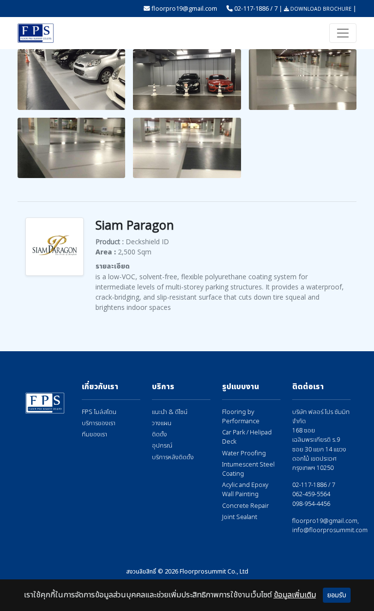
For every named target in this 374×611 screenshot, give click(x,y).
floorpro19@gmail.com (184, 8)
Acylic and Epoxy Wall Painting (245, 490)
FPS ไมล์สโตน (99, 412)
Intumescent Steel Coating (248, 469)
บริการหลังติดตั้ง (173, 457)
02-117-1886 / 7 (256, 8)
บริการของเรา (98, 423)
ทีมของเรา (94, 434)
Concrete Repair (245, 506)
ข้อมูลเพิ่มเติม (295, 595)
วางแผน (161, 423)
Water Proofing (244, 453)
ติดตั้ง (159, 434)
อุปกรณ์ (162, 445)
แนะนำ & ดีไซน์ (169, 412)
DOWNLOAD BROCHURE (320, 8)
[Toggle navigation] (342, 33)
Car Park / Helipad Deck (247, 437)
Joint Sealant (239, 517)
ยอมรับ (336, 595)
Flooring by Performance (241, 417)
